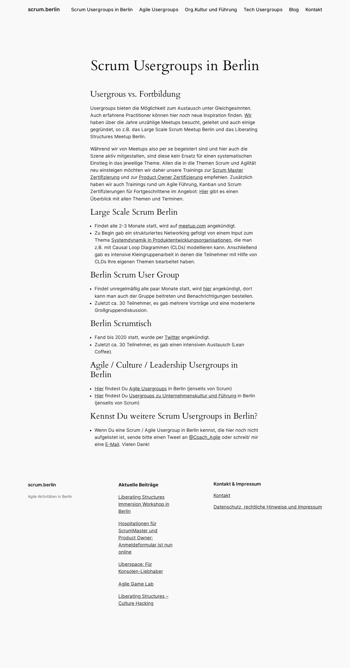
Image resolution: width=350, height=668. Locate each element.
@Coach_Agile (204, 437)
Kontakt (222, 495)
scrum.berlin (44, 9)
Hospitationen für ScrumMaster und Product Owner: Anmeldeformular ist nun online (145, 538)
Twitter (172, 337)
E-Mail (112, 444)
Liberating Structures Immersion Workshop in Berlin (143, 504)
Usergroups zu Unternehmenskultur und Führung (182, 395)
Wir (248, 115)
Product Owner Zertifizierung (171, 177)
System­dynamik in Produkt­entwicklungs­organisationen (171, 240)
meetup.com (192, 226)
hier (207, 288)
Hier (203, 191)
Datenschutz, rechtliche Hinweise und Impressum (268, 507)
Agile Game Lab (136, 584)
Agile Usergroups (148, 388)
